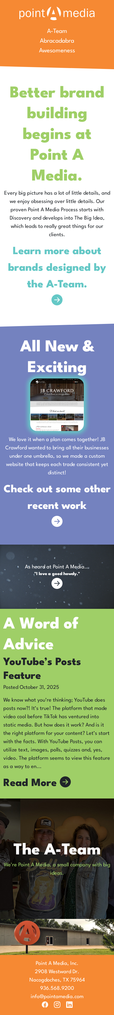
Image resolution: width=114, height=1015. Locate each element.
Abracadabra (57, 41)
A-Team (57, 31)
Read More (31, 783)
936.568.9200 (57, 988)
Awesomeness (57, 51)
